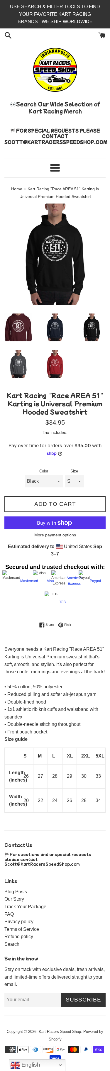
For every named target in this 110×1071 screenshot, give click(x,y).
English (30, 1065)
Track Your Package (25, 906)
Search (11, 944)
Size (74, 471)
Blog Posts (15, 891)
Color (43, 471)
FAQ (9, 914)
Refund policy (18, 936)
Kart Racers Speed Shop (60, 1031)
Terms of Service (21, 929)
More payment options (55, 535)
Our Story (14, 899)
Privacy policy (18, 921)
